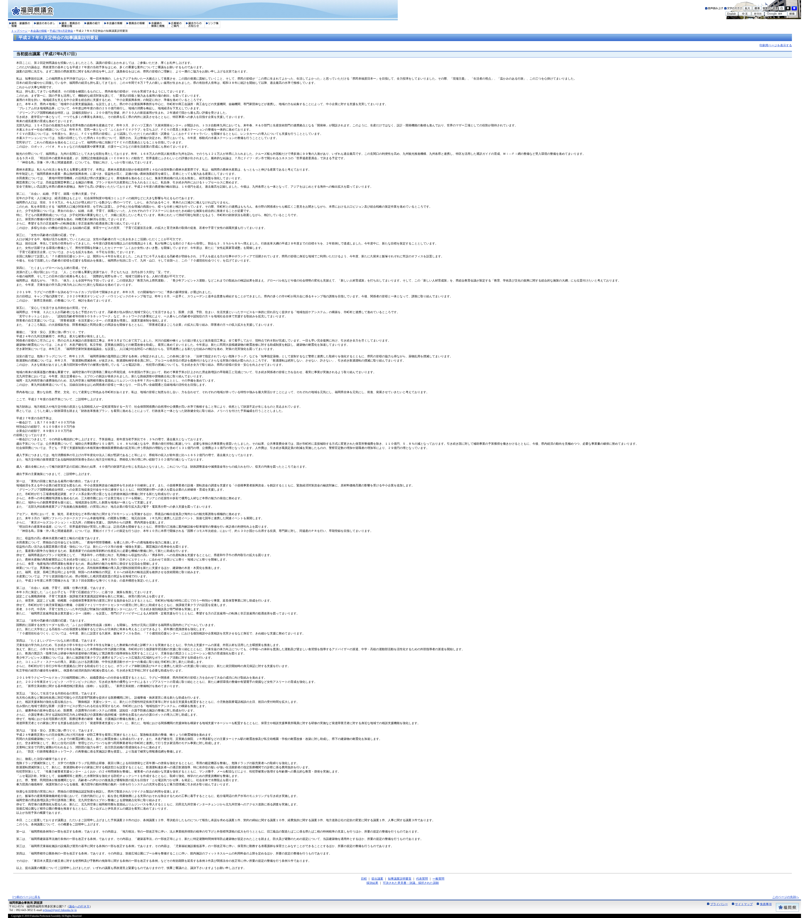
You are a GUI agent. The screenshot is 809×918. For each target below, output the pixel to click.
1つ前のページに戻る (26, 897)
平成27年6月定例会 (61, 30)
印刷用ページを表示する (775, 45)
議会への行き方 (79, 906)
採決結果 (372, 883)
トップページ (19, 30)
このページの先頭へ (785, 897)
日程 (364, 878)
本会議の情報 (38, 30)
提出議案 (377, 878)
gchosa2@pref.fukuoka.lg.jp (60, 910)
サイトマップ (744, 904)
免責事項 (766, 904)
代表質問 (422, 878)
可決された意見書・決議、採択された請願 (411, 883)
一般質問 (438, 878)
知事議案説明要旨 (399, 878)
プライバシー (719, 904)
